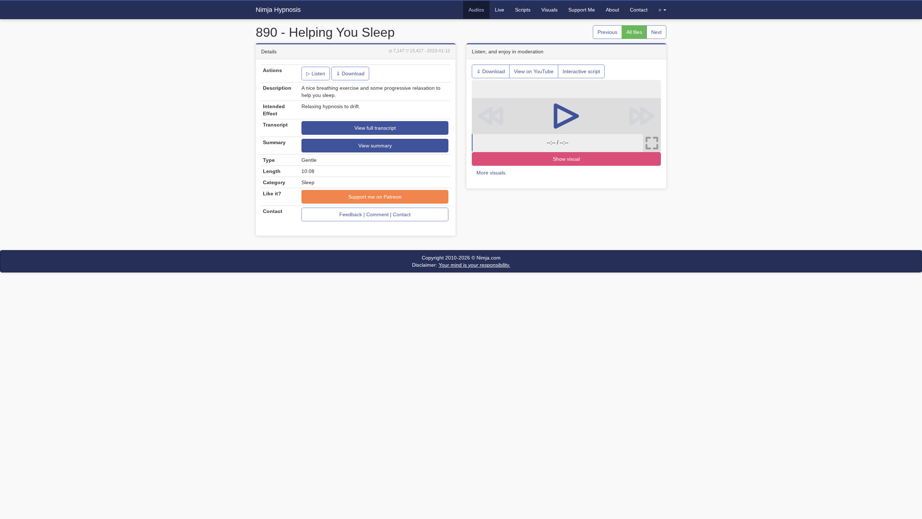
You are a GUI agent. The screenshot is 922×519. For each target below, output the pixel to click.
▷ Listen (315, 73)
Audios (476, 10)
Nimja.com (488, 258)
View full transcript (375, 128)
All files (634, 32)
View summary (375, 145)
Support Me (581, 10)
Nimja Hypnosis (278, 9)
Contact (639, 10)
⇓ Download (350, 73)
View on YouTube (534, 71)
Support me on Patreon (375, 197)
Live (499, 10)
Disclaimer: (461, 265)
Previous (607, 32)
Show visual (566, 159)
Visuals (549, 10)
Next (656, 32)
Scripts (523, 10)
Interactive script (581, 71)
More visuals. (491, 173)
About (612, 10)
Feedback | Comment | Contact (375, 214)
